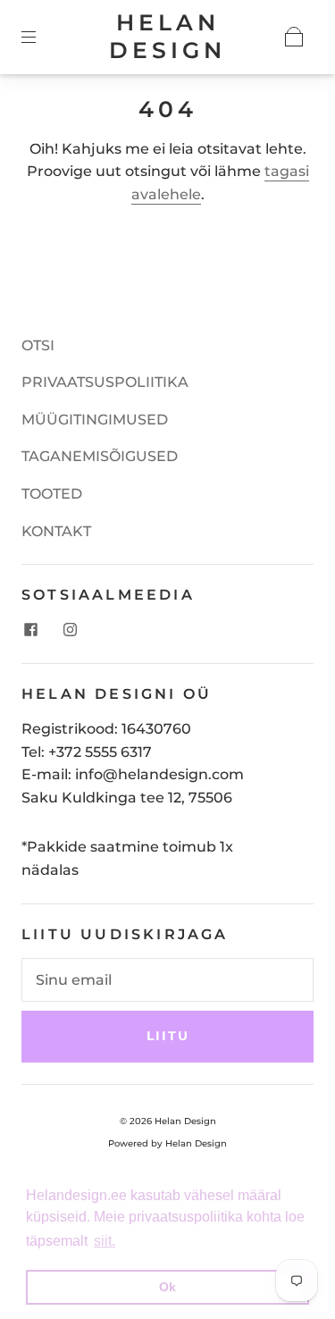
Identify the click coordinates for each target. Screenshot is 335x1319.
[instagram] (69, 629)
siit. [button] (104, 1240)
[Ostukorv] (294, 36)
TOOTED (51, 493)
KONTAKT (56, 531)
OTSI (37, 345)
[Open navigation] (41, 36)
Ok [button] (167, 1287)
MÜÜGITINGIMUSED (94, 419)
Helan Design (167, 36)
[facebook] (30, 629)
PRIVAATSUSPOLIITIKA (104, 382)
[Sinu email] (167, 980)
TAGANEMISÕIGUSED (99, 456)
